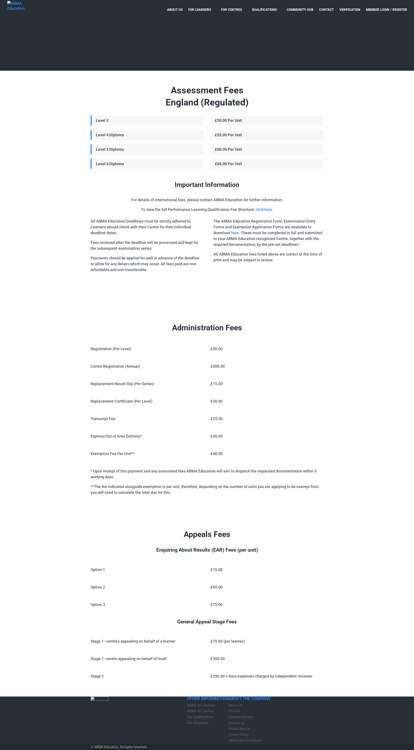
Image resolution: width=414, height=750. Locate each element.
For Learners (199, 10)
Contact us (236, 723)
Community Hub (300, 10)
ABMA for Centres (200, 711)
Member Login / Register (386, 10)
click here (264, 209)
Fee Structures (198, 723)
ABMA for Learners (201, 705)
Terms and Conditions (244, 740)
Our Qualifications (200, 717)
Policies (234, 711)
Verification (349, 10)
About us (175, 10)
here (235, 233)
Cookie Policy (238, 735)
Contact (326, 10)
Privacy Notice (239, 729)
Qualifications (264, 10)
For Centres (231, 10)
